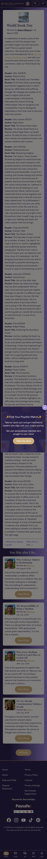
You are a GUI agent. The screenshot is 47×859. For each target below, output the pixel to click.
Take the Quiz (23, 441)
